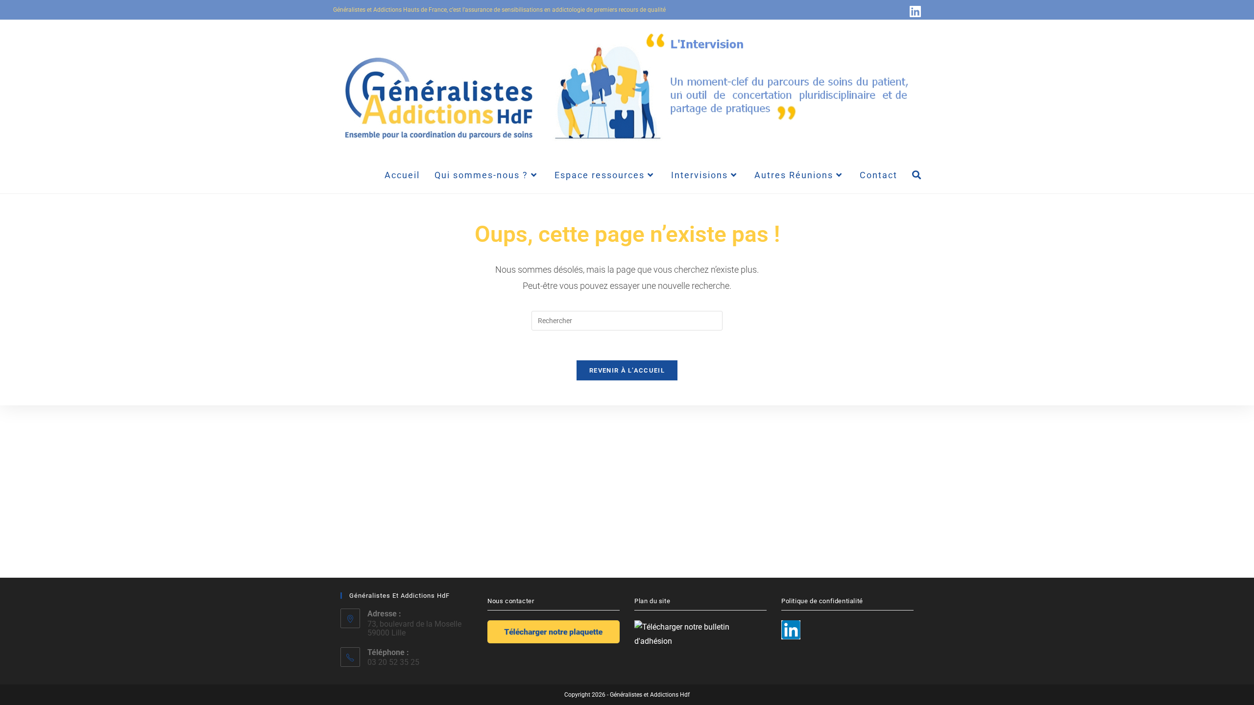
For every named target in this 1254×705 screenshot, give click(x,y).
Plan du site (652, 601)
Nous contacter (510, 601)
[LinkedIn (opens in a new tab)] (914, 11)
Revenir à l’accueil (627, 370)
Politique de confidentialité (822, 601)
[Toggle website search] (916, 175)
